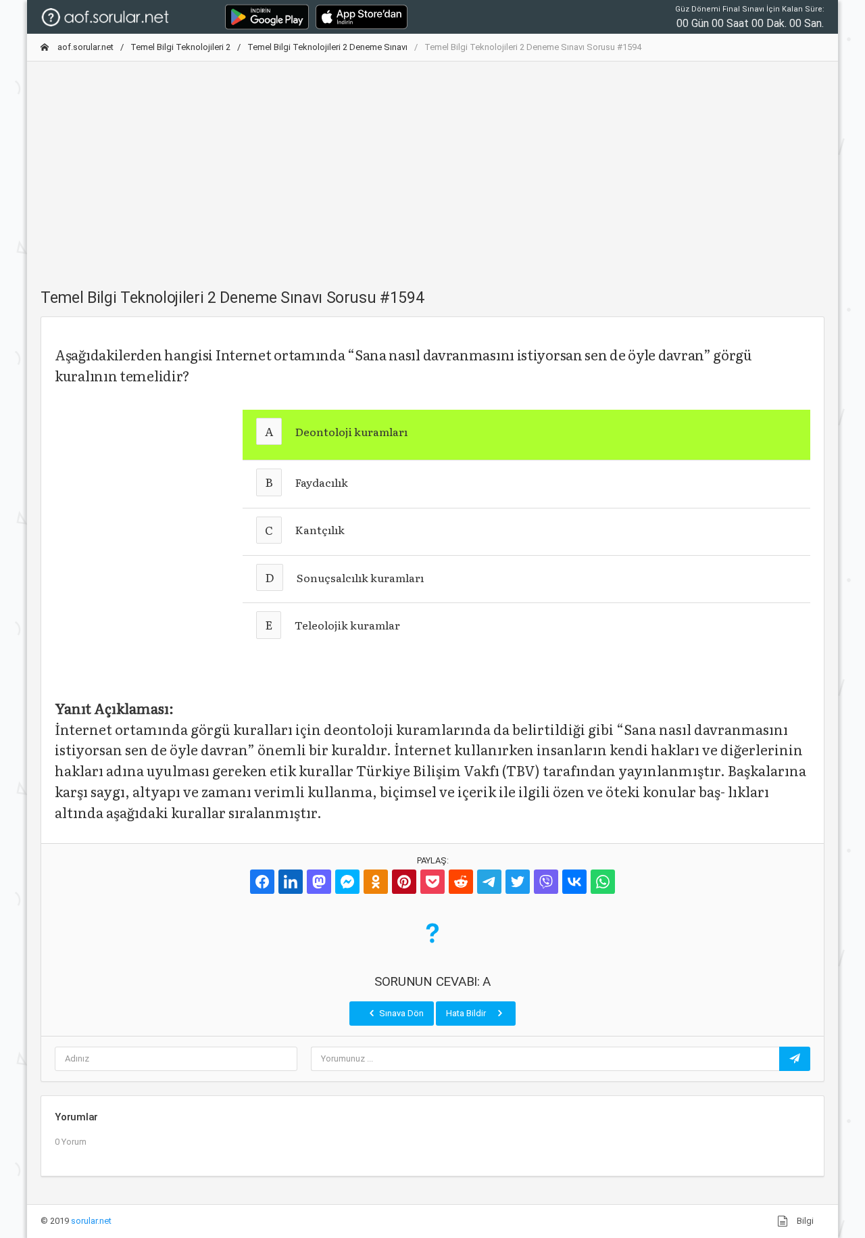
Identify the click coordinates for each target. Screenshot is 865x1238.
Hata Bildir (467, 1013)
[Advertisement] (432, 167)
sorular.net (91, 1221)
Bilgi (804, 1221)
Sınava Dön (400, 1013)
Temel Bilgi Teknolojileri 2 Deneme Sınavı (327, 47)
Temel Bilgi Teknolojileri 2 (180, 47)
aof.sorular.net (84, 47)
